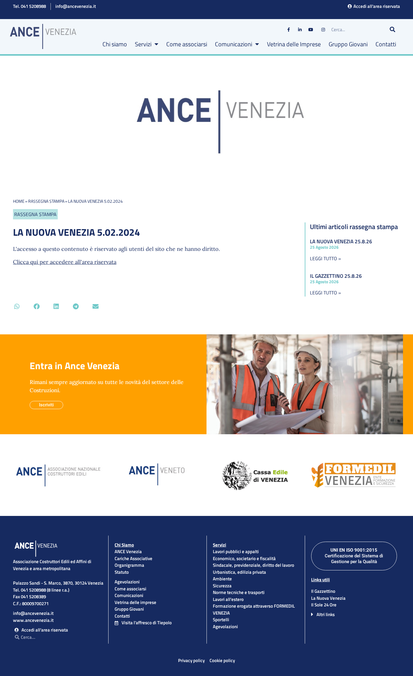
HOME (18, 201)
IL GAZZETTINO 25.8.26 (336, 276)
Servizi (143, 44)
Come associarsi (186, 44)
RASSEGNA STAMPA (46, 201)
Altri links (326, 614)
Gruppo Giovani (348, 44)
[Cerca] (392, 29)
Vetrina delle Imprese (294, 44)
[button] (17, 306)
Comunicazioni (233, 44)
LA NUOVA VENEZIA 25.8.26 (341, 241)
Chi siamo (114, 44)
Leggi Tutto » (325, 258)
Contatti (386, 44)
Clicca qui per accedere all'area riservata (64, 261)
